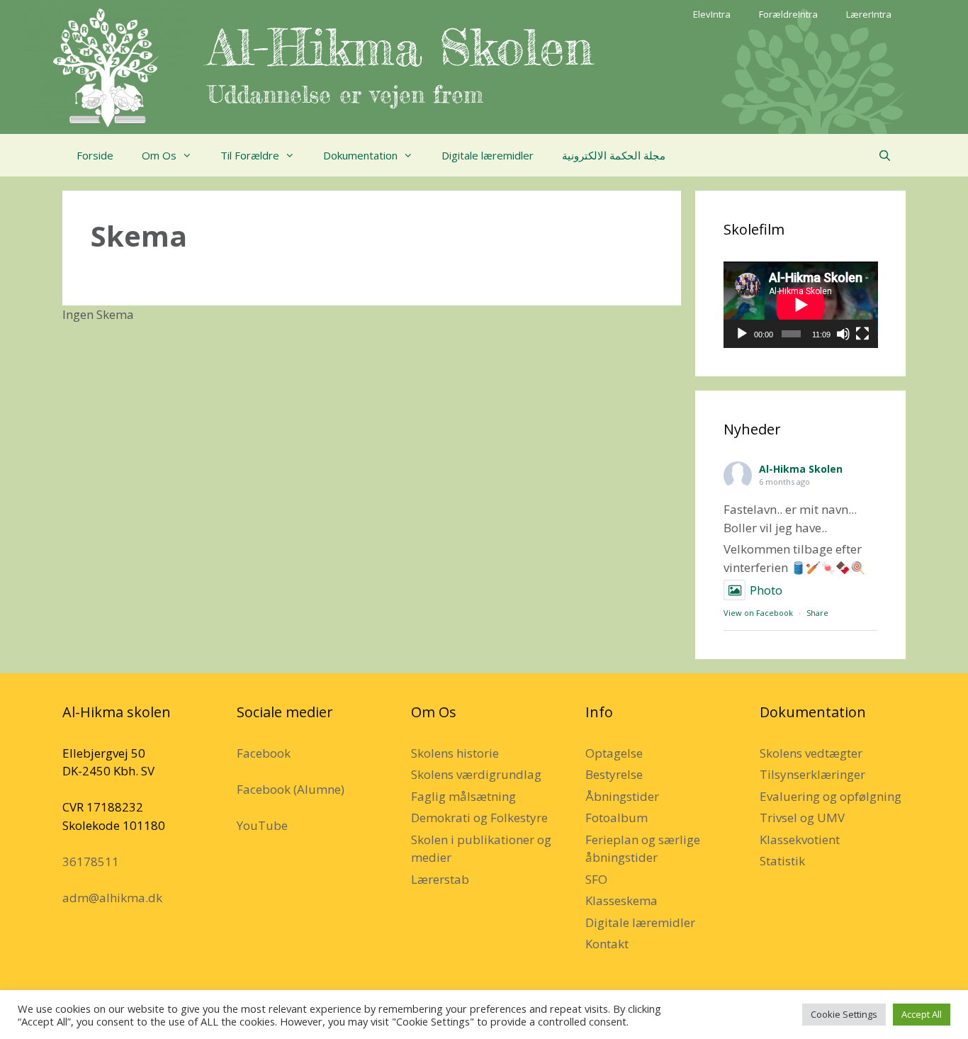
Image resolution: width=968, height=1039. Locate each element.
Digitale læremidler (487, 155)
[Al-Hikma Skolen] (105, 66)
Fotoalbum (616, 817)
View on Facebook (758, 612)
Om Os (159, 155)
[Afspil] (742, 334)
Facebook (264, 753)
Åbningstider (622, 796)
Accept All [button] (921, 1014)
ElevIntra (712, 14)
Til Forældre (249, 155)
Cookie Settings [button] (844, 1014)
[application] (801, 305)
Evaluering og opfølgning (830, 796)
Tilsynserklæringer (812, 774)
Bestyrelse (614, 774)
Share (817, 612)
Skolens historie (455, 753)
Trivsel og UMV (802, 817)
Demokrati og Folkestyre (479, 817)
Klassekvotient (800, 839)
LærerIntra (868, 14)
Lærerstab (440, 879)
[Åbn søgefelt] (885, 155)
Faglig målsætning (463, 796)
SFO (596, 879)
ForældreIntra (788, 14)
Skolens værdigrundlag (476, 774)
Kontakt (607, 944)
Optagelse (614, 753)
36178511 (90, 861)
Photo (766, 590)
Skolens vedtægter (811, 753)
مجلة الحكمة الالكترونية (613, 155)
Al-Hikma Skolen (400, 47)
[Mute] (843, 334)
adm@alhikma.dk (112, 897)
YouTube (262, 825)
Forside (95, 155)
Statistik (782, 861)
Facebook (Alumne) (290, 789)
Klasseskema (621, 900)
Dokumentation (360, 155)
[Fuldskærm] (862, 334)
